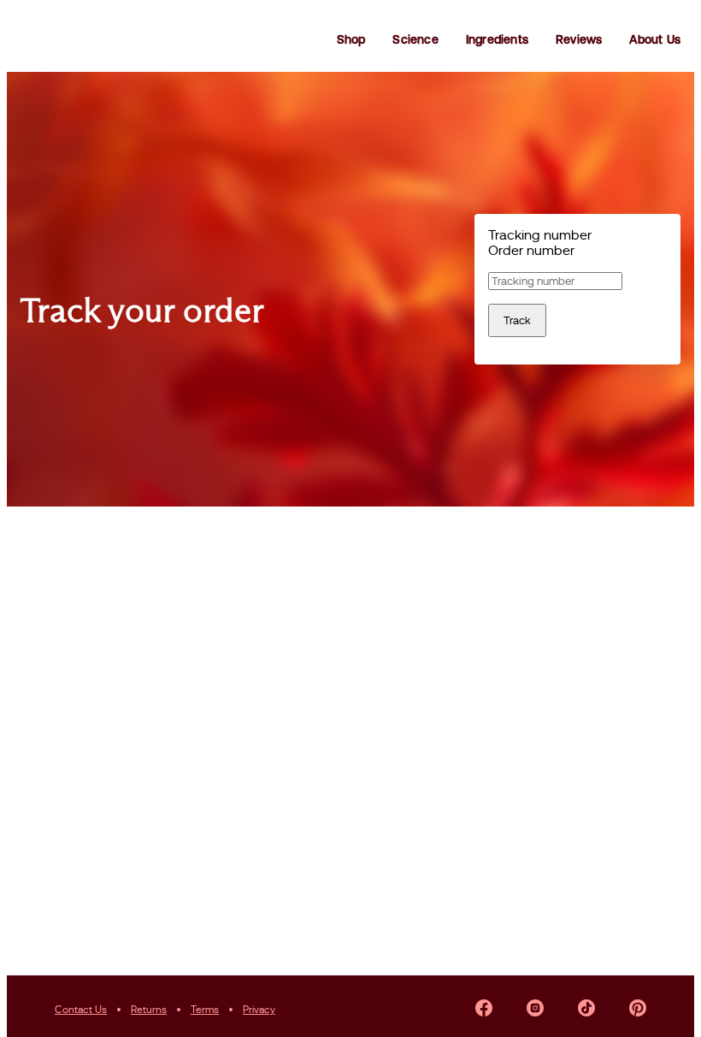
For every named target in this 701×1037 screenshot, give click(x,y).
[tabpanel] (577, 304)
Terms (205, 1010)
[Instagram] (535, 1009)
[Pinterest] (638, 1009)
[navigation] (350, 39)
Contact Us (81, 1010)
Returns (149, 1010)
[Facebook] (484, 1009)
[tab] (577, 235)
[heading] (237, 310)
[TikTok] (586, 1009)
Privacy (259, 1010)
